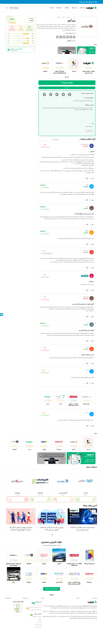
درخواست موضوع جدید (36, 616)
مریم (87, 347)
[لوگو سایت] (91, 8)
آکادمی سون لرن (63, 493)
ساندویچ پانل (25, 598)
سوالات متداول (38, 627)
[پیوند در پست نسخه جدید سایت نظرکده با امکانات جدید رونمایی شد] (82, 516)
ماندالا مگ (7, 598)
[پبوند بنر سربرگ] (51, 2)
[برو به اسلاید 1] (52, 534)
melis (87, 185)
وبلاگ (40, 619)
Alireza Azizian (85, 144)
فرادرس (86, 493)
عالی (68, 95)
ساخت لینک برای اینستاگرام (35, 607)
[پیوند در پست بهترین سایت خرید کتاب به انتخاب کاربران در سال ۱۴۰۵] (51, 516)
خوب (62, 95)
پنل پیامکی (95, 598)
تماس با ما (39, 622)
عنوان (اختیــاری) (87, 98)
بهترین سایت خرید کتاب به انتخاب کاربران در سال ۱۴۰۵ (51, 528)
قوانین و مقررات (37, 624)
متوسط (56, 95)
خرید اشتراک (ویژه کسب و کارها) (33, 609)
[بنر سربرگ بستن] (2, 2)
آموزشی (63, 17)
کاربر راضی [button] (86, 186)
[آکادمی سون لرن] (62, 481)
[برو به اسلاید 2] (50, 534)
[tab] (66, 77)
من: (92, 123)
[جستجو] (6, 7)
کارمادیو (43, 598)
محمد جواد (86, 274)
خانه (74, 17)
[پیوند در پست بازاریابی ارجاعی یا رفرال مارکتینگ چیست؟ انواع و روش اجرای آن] (20, 516)
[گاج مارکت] (40, 481)
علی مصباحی (86, 297)
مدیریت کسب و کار (36, 604)
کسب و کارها (69, 17)
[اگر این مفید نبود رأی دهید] (87, 178)
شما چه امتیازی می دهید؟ (87, 93)
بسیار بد (43, 95)
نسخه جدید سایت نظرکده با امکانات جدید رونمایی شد (82, 528)
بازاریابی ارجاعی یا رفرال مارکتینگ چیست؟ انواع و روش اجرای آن (20, 528)
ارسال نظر (67, 88)
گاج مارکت (40, 493)
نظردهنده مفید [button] (85, 276)
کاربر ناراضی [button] (85, 146)
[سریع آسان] (17, 481)
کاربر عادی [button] (86, 252)
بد (50, 95)
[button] (74, 37)
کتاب (42, 495)
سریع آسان (17, 493)
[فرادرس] (85, 481)
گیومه (77, 598)
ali (88, 323)
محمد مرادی (86, 250)
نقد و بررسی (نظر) (89, 105)
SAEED (87, 231)
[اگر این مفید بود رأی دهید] (92, 178)
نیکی (88, 206)
